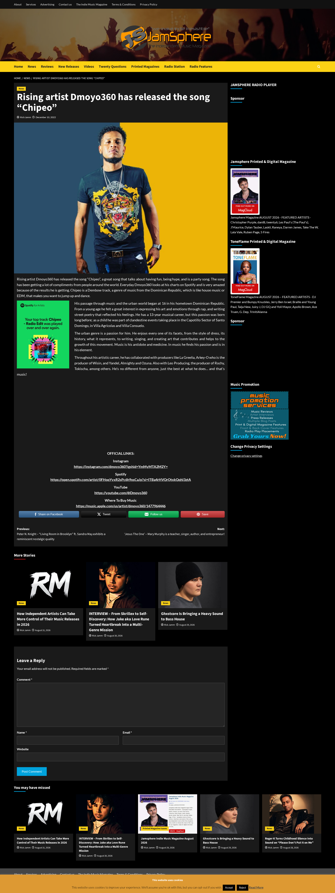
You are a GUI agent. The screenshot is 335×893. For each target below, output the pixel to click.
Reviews (47, 66)
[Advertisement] (255, 129)
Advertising (47, 4)
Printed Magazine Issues (155, 828)
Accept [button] (229, 887)
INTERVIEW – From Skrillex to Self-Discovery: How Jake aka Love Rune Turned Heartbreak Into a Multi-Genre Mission (119, 622)
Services (31, 4)
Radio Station (174, 66)
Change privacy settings (246, 455)
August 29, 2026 (187, 625)
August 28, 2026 (291, 847)
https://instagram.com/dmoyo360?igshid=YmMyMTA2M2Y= (121, 466)
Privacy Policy (148, 4)
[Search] (318, 66)
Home (18, 66)
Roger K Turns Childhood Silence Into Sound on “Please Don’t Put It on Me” (289, 841)
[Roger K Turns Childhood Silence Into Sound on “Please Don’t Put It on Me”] (291, 814)
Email (127, 732)
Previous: (61, 534)
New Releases (68, 66)
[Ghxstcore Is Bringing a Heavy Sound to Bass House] (192, 585)
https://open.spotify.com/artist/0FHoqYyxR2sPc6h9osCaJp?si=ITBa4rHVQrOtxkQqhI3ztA (120, 479)
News (32, 66)
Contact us (65, 4)
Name (22, 732)
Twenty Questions (112, 66)
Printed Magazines (145, 66)
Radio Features (201, 66)
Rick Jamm (25, 117)
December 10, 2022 (46, 117)
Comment (24, 679)
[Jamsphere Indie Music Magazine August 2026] (167, 814)
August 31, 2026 (42, 630)
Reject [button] (242, 887)
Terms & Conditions (124, 4)
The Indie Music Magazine (91, 4)
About (18, 4)
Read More (256, 887)
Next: (174, 531)
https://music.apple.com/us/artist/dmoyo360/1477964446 (121, 506)
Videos (89, 66)
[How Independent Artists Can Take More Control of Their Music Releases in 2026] (48, 585)
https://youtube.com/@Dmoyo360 (120, 493)
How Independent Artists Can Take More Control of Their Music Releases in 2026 (48, 619)
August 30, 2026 (115, 635)
